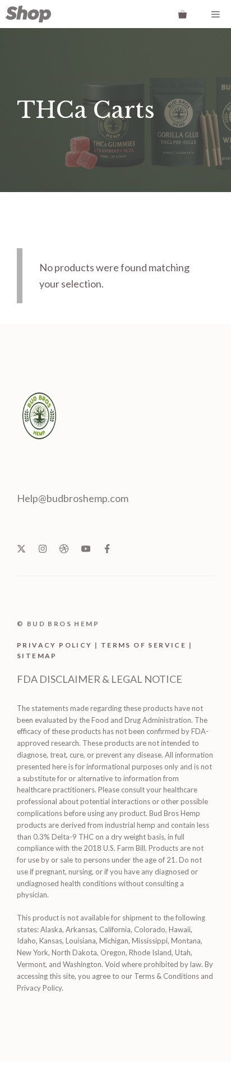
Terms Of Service (143, 645)
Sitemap (37, 655)
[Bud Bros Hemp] (28, 14)
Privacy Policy (55, 645)
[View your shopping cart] (182, 14)
